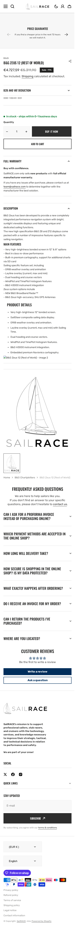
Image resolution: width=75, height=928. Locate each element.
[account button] (63, 6)
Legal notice (9, 919)
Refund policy (10, 904)
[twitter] (5, 784)
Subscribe (34, 828)
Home (6, 477)
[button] (56, 6)
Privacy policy (10, 899)
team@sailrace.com (14, 186)
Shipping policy (11, 914)
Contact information (14, 925)
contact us (60, 504)
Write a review (36, 681)
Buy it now (51, 131)
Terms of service (12, 909)
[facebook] (13, 784)
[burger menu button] (5, 6)
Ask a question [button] (36, 689)
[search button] (12, 6)
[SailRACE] (37, 6)
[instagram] (20, 784)
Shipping (27, 76)
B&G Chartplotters (25, 477)
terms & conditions (47, 837)
